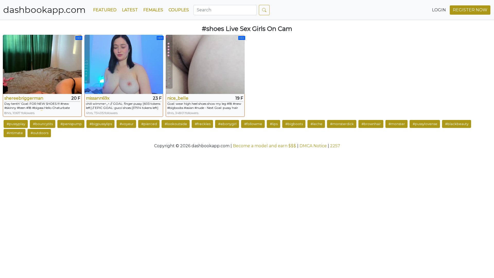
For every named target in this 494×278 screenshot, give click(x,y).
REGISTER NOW (470, 9)
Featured (105, 9)
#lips (274, 124)
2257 (335, 145)
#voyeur (127, 124)
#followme (253, 124)
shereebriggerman (23, 98)
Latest (130, 9)
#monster (397, 124)
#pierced (149, 124)
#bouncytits (43, 124)
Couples (179, 9)
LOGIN (439, 9)
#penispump (71, 124)
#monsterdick (342, 124)
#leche (316, 124)
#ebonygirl (227, 124)
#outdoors (39, 133)
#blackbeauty (457, 124)
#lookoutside (176, 124)
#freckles (202, 124)
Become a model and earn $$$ (264, 145)
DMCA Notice (313, 145)
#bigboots (294, 124)
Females (153, 9)
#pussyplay (16, 124)
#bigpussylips (101, 124)
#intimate (15, 133)
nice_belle (177, 98)
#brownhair (371, 124)
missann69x (98, 98)
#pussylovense (425, 124)
